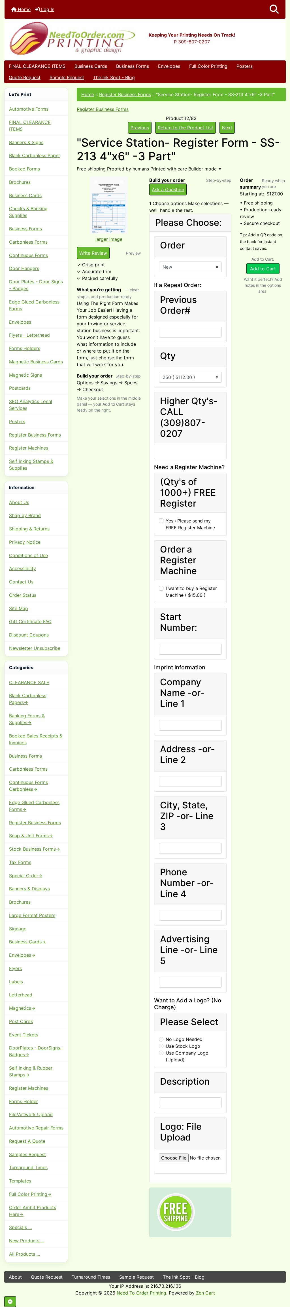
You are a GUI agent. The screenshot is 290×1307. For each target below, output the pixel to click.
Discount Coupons (29, 635)
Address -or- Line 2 (187, 754)
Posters (244, 66)
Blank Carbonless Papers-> (27, 699)
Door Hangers (24, 268)
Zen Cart (205, 1293)
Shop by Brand (25, 515)
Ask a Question (168, 189)
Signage (17, 928)
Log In (47, 9)
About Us (19, 502)
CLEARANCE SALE (29, 682)
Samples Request (27, 1154)
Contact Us (21, 582)
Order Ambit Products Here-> (32, 1211)
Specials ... (20, 1227)
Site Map (18, 608)
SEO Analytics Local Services (30, 405)
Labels (16, 982)
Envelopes (169, 66)
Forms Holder (23, 1101)
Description (185, 1081)
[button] (274, 9)
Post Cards (21, 1021)
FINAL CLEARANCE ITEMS (37, 66)
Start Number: (178, 622)
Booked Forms (24, 169)
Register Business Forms (35, 435)
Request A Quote (27, 1141)
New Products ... (26, 1240)
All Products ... (24, 1254)
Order (172, 245)
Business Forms (132, 66)
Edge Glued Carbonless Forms (34, 305)
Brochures (20, 182)
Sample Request (67, 77)
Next (227, 127)
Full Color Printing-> (30, 1194)
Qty (168, 356)
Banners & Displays (29, 888)
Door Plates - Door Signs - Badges (36, 285)
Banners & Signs (26, 142)
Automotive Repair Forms (36, 1128)
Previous (140, 127)
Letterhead (20, 995)
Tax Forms (20, 862)
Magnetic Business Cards (36, 361)
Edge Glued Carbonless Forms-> (34, 806)
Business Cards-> (27, 942)
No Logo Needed (184, 1039)
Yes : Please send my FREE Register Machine (190, 524)
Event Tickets (23, 1035)
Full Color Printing (208, 66)
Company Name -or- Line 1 (182, 693)
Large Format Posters (32, 915)
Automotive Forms (28, 109)
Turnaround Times (28, 1167)
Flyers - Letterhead (29, 335)
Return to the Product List (185, 127)
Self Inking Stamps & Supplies (31, 464)
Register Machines (28, 448)
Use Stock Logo (183, 1046)
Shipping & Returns (29, 529)
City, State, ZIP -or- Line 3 (187, 816)
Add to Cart (263, 268)
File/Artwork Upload (31, 1114)
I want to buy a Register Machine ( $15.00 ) (191, 591)
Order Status (22, 595)
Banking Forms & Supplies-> (27, 719)
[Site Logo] (51, 38)
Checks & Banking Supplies (28, 212)
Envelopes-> (22, 955)
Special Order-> (25, 875)
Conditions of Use (28, 555)
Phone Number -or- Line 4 (187, 883)
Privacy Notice (24, 542)
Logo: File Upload (181, 1132)
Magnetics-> (22, 1008)
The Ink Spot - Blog (114, 77)
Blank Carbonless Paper (34, 155)
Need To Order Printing (141, 1293)
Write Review (93, 253)
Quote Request (24, 77)
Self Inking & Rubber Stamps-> (30, 1071)
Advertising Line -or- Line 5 (189, 950)
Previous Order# (178, 305)
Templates (20, 1181)
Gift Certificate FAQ (30, 621)
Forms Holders (24, 348)
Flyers (15, 968)
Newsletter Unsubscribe (34, 648)
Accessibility (22, 568)
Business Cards (90, 66)
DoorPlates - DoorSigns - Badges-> (36, 1051)
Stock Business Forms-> (34, 849)
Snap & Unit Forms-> (31, 835)
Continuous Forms (28, 255)
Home (23, 9)
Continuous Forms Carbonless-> (28, 785)
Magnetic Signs (25, 375)
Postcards (20, 388)
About (15, 1277)
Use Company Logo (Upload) (187, 1056)
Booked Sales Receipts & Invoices (35, 739)
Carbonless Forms (28, 242)
